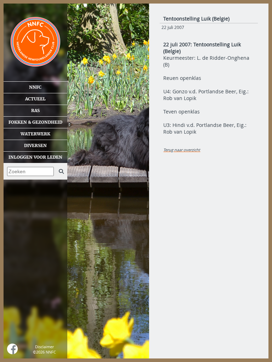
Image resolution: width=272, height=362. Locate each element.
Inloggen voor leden (35, 157)
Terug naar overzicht (181, 149)
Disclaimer (44, 346)
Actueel (35, 99)
